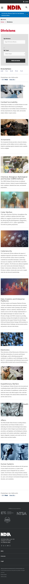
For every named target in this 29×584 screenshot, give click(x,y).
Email (4, 19)
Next (6, 79)
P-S (16, 71)
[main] (14, 263)
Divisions (10, 22)
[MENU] (2, 7)
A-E (2, 71)
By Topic (6, 50)
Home (2, 22)
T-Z (21, 71)
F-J (7, 71)
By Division (7, 39)
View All (12, 79)
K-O (11, 71)
